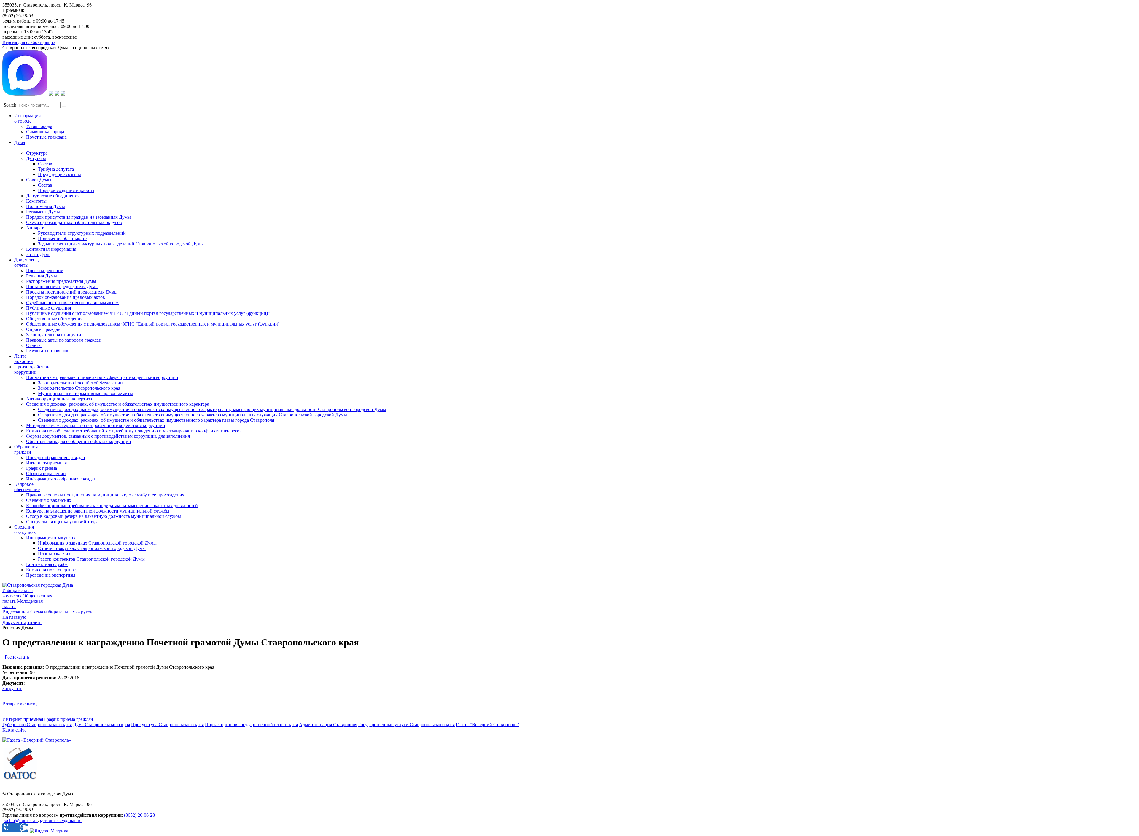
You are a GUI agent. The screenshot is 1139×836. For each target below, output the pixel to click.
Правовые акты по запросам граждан (63, 339)
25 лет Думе (38, 254)
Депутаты (36, 158)
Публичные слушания (48, 307)
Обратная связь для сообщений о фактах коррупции (78, 441)
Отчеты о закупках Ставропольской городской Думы (92, 548)
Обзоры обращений (46, 473)
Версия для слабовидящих (28, 42)
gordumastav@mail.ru (61, 820)
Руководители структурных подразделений (82, 233)
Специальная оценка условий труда (62, 521)
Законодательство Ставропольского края (79, 388)
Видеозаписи (15, 611)
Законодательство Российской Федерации (80, 382)
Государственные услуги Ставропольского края (406, 724)
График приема (41, 468)
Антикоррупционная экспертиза (59, 398)
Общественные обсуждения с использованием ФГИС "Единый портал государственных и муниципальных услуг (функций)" (153, 323)
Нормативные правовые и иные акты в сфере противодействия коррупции (102, 377)
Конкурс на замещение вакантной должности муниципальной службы (97, 510)
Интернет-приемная (46, 462)
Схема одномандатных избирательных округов (74, 222)
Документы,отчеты (26, 262)
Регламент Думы (43, 211)
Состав (45, 163)
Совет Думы (38, 179)
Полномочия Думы (45, 206)
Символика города (45, 131)
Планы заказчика (55, 553)
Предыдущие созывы (59, 174)
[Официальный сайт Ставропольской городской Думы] (37, 585)
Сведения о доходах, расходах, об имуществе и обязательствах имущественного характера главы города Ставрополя (156, 420)
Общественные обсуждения (54, 318)
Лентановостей (23, 358)
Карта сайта (14, 729)
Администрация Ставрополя (328, 724)
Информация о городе (27, 118)
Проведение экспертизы (50, 575)
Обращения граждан (26, 449)
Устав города (39, 126)
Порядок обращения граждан (55, 457)
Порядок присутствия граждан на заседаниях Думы (78, 217)
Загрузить (12, 688)
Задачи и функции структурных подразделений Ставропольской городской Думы (121, 243)
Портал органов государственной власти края (251, 724)
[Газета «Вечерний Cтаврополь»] (36, 740)
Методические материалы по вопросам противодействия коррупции (95, 425)
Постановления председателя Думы (62, 286)
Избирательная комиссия (17, 593)
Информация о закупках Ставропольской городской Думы (97, 542)
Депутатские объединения (52, 195)
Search (10, 104)
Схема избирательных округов (61, 611)
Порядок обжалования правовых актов (65, 297)
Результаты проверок (47, 350)
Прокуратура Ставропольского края (167, 724)
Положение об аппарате (62, 238)
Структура (36, 153)
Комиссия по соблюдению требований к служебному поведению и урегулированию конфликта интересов (134, 430)
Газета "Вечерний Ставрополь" (487, 724)
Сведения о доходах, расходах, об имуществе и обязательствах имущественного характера (117, 404)
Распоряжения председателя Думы (61, 281)
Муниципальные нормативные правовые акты (85, 393)
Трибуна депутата (56, 169)
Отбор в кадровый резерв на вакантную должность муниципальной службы (103, 516)
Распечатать (15, 656)
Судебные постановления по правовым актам (72, 302)
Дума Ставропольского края (101, 724)
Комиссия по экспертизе (51, 569)
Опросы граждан (43, 329)
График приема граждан (68, 719)
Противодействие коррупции (32, 369)
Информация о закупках (50, 537)
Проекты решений (44, 270)
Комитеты (36, 201)
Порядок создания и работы (66, 190)
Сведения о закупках (25, 529)
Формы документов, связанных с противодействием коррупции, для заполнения (108, 436)
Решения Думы (41, 275)
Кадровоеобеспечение (27, 487)
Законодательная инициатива (56, 334)
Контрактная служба (47, 564)
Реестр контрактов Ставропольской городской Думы (91, 558)
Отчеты (34, 345)
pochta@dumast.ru (20, 820)
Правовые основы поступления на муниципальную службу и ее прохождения (105, 494)
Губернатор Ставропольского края (37, 724)
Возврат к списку (20, 703)
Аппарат (35, 227)
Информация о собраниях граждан (61, 478)
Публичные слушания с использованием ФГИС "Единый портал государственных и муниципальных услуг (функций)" (148, 313)
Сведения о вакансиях (48, 500)
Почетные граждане (46, 136)
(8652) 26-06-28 (139, 815)
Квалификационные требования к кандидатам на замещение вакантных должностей (112, 505)
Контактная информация (51, 249)
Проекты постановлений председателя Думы (71, 291)
